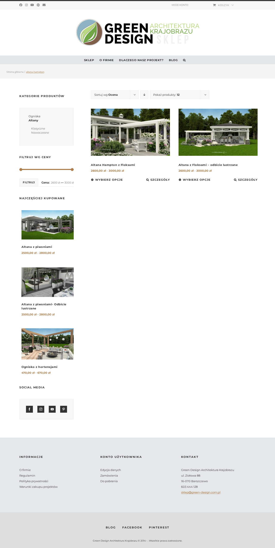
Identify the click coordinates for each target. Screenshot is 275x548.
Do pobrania (109, 481)
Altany (33, 120)
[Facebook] (20, 5)
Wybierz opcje (109, 179)
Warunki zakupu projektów (38, 486)
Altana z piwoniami (36, 247)
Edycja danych (110, 470)
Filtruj (29, 182)
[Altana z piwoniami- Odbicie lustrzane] (47, 282)
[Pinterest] (38, 5)
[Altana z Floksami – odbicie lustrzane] (218, 132)
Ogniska (34, 116)
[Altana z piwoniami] (47, 224)
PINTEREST (159, 527)
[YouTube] (32, 5)
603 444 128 (189, 486)
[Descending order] (144, 94)
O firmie (25, 470)
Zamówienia (109, 475)
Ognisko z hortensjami (39, 367)
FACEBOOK (132, 527)
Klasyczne (38, 128)
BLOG (111, 527)
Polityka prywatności (33, 481)
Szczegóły (160, 179)
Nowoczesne (40, 132)
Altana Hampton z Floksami (113, 165)
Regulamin (27, 475)
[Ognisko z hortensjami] (47, 344)
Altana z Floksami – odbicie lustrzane (208, 165)
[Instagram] (26, 5)
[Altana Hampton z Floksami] (130, 132)
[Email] (44, 5)
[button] (184, 60)
